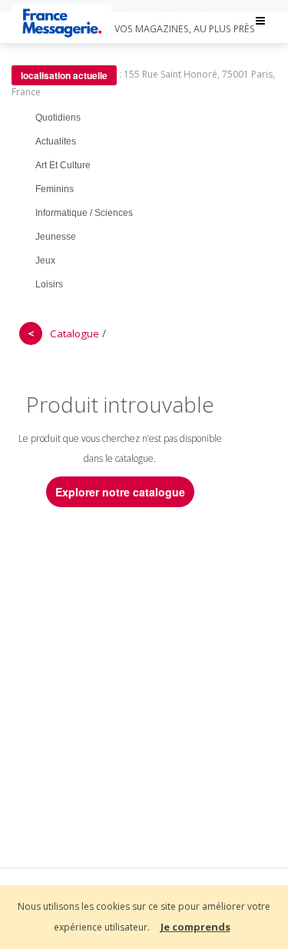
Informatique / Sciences (84, 212)
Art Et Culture (63, 165)
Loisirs (49, 284)
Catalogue (74, 333)
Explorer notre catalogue (120, 491)
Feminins (54, 189)
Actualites (55, 141)
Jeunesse (55, 236)
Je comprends (195, 927)
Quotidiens (58, 117)
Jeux (45, 260)
